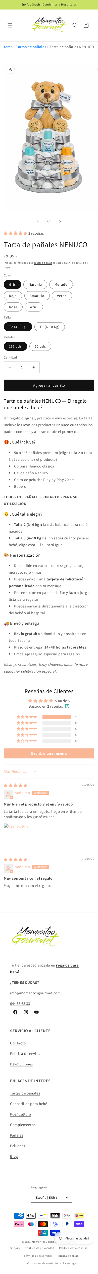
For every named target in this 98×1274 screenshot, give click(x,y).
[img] (15, 785)
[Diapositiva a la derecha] (60, 221)
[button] (10, 25)
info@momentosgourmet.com (35, 993)
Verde (62, 295)
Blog (14, 1156)
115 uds (15, 346)
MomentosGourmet (44, 1241)
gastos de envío (43, 262)
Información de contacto (41, 1263)
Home (7, 46)
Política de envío (68, 1255)
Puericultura (20, 1114)
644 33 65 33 (20, 1003)
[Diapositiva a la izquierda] (37, 221)
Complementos (22, 1124)
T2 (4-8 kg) (18, 327)
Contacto (18, 1043)
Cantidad (10, 357)
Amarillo (37, 295)
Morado (61, 284)
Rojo (13, 295)
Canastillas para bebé (28, 1103)
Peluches (17, 1145)
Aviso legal (70, 1263)
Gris (12, 284)
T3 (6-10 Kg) (50, 327)
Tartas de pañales (31, 46)
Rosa (13, 307)
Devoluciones (21, 1064)
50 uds (40, 346)
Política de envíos (25, 1053)
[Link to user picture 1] (16, 835)
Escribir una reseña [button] (49, 753)
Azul (34, 307)
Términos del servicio (38, 1255)
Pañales (16, 1135)
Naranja (35, 284)
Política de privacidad (39, 1248)
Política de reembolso (73, 1248)
